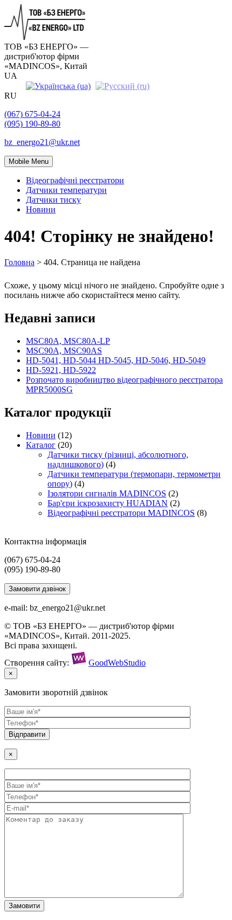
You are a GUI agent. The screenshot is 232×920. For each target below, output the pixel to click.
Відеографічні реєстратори (75, 180)
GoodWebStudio (117, 662)
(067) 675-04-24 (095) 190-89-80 (32, 118)
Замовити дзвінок (37, 589)
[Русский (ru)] (122, 85)
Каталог (41, 444)
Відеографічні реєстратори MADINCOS (121, 512)
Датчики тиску (53, 199)
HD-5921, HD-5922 (61, 370)
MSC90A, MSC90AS (64, 350)
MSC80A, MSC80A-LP (68, 340)
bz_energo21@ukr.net (42, 142)
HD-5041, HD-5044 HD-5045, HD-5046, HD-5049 (116, 360)
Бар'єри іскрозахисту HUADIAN (107, 503)
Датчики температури (66, 190)
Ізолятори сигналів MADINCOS (106, 493)
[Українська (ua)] (58, 85)
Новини (41, 209)
